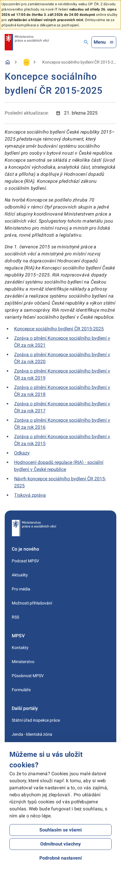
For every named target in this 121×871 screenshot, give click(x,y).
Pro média (21, 589)
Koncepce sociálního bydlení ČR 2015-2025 (59, 329)
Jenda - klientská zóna (32, 734)
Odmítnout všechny (60, 844)
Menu (100, 42)
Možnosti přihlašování (32, 603)
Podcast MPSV (25, 561)
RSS (15, 617)
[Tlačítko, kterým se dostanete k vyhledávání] (86, 42)
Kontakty (20, 647)
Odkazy (22, 453)
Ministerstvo (23, 661)
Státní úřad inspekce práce (36, 720)
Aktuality (20, 575)
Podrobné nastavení (60, 858)
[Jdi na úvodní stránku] (27, 42)
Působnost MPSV (28, 675)
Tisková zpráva (30, 495)
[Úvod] (8, 62)
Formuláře (21, 689)
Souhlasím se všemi (60, 830)
